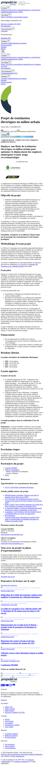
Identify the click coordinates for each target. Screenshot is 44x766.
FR (2, 49)
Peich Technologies (18, 756)
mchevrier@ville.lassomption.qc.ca (12, 543)
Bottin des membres (20, 78)
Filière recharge (14, 64)
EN (4, 49)
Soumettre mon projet (8, 577)
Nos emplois (18, 57)
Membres (4, 41)
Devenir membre (6, 45)
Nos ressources (6, 26)
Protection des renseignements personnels (14, 754)
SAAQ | (8, 487)
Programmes (9, 59)
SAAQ (23, 264)
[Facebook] (4, 686)
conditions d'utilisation (21, 761)
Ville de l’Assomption (12, 470)
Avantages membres (7, 78)
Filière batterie (23, 64)
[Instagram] (10, 686)
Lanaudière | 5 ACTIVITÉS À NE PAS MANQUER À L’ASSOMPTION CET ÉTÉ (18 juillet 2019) (23, 513)
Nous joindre (9, 727)
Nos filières (5, 15)
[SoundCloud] (13, 686)
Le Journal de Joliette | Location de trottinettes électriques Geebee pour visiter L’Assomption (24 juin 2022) (23, 509)
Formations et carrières (29, 57)
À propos (4, 8)
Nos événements (7, 29)
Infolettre (4, 47)
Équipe (3, 57)
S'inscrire (4, 700)
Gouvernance (9, 57)
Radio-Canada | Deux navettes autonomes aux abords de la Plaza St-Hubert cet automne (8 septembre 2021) (24, 505)
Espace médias (18, 59)
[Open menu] (3, 51)
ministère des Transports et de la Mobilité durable (19, 265)
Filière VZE (5, 64)
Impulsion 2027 (6, 38)
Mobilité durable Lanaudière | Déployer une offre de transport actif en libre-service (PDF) (22, 496)
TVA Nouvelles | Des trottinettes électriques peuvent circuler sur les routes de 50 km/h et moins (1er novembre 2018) (23, 501)
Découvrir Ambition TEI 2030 (10, 24)
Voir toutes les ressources (9, 585)
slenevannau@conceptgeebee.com (12, 534)
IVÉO (7, 475)
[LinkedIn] (2, 686)
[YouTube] (7, 686)
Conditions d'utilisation (35, 754)
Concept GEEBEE (11, 468)
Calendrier (4, 73)
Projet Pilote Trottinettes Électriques (22, 487)
